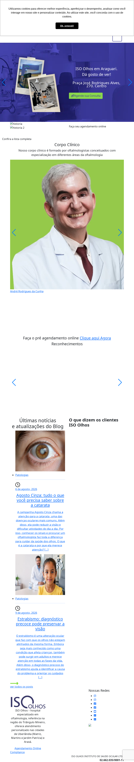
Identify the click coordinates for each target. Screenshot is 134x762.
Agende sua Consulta (87, 96)
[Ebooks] (106, 725)
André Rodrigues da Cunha (26, 291)
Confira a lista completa (16, 139)
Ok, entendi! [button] (67, 25)
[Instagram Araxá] (95, 699)
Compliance (17, 752)
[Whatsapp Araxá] (95, 719)
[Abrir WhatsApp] (126, 754)
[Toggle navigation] (117, 38)
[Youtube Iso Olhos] (95, 711)
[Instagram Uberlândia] (95, 696)
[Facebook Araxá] (95, 707)
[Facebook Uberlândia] (95, 703)
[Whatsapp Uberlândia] (95, 715)
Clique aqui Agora (95, 338)
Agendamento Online (28, 748)
